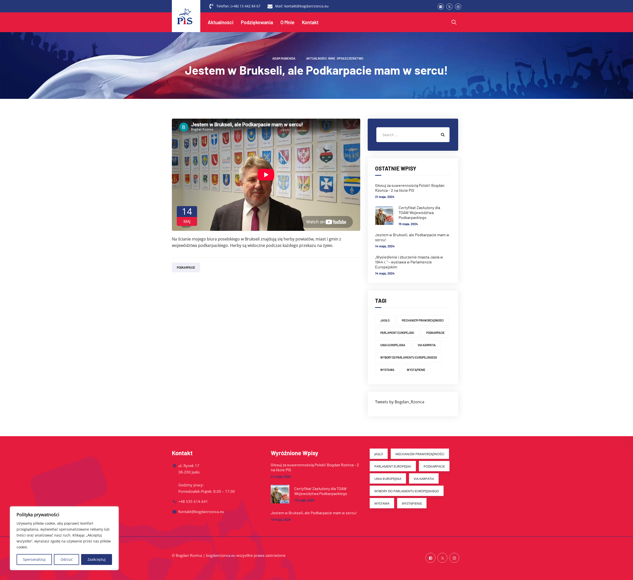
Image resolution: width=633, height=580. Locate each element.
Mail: (302, 6)
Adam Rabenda (283, 58)
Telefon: (238, 6)
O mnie (287, 22)
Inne (331, 58)
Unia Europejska (392, 345)
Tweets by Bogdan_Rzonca (399, 402)
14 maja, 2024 (385, 246)
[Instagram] (458, 6)
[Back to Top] (622, 572)
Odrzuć (67, 559)
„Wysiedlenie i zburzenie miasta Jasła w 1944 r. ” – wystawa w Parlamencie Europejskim (409, 262)
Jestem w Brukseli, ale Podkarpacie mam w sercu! (412, 237)
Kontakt (310, 22)
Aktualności (220, 22)
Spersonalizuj (34, 559)
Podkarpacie (186, 267)
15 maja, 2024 (408, 224)
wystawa (387, 369)
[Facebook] (441, 6)
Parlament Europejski (397, 332)
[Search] (454, 22)
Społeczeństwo (350, 58)
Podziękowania (257, 22)
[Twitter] (449, 6)
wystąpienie (416, 369)
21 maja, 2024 (384, 197)
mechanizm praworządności (423, 320)
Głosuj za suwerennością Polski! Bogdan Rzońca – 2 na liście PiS (410, 188)
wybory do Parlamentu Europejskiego (408, 357)
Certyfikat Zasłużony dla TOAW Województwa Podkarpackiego (419, 212)
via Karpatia (427, 345)
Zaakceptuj (97, 559)
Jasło (384, 320)
